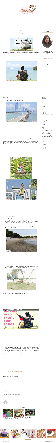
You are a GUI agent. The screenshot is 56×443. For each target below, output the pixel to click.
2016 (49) (44, 148)
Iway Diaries (51, 441)
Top (54, 441)
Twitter (6, 391)
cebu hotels (5, 394)
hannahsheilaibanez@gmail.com (47, 58)
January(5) (44, 145)
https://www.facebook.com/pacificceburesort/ (16, 371)
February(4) (44, 144)
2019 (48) (44, 116)
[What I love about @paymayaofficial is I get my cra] (51, 433)
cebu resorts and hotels (11, 394)
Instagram (6, 392)
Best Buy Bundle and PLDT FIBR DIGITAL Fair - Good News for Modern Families (46, 133)
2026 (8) (44, 97)
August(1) (44, 98)
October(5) (44, 121)
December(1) (45, 118)
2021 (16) (44, 113)
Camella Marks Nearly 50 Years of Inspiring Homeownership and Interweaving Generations (47, 100)
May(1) (44, 102)
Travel (21, 30)
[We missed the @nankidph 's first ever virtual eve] (23, 433)
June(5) (44, 127)
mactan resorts (17, 394)
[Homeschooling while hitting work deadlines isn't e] (41, 433)
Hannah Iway (11, 400)
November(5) (45, 120)
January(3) (44, 106)
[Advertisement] (28, 24)
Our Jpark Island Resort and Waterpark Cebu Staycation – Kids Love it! (7, 418)
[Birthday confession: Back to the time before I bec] (32, 433)
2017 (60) (44, 147)
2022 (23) (44, 112)
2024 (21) (44, 109)
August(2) (44, 124)
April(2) (44, 103)
